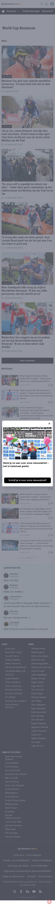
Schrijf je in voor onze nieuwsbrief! (27, 480)
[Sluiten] (49, 423)
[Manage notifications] (49, 902)
